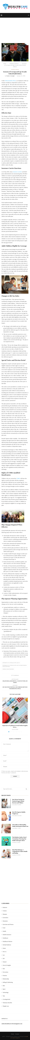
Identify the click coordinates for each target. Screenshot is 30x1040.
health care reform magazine (19, 1037)
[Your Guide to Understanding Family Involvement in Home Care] (6, 828)
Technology (5, 992)
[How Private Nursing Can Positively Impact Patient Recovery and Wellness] (6, 803)
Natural (4, 962)
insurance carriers (17, 171)
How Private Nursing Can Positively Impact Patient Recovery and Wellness (18, 801)
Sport (4, 989)
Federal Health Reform (8, 669)
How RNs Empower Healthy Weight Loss (18, 812)
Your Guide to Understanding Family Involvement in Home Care (20, 825)
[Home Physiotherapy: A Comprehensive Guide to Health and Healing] (6, 853)
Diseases (5, 914)
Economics (5, 917)
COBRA (18, 478)
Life (4, 958)
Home (4, 63)
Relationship (6, 979)
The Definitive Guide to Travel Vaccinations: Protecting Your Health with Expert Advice (19, 839)
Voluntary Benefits (7, 1002)
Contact (17, 1034)
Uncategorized (6, 999)
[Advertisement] (15, 29)
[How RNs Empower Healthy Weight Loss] (6, 816)
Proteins (5, 975)
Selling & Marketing (8, 982)
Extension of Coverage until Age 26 (11, 662)
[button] (3, 714)
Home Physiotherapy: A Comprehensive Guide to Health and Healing (19, 851)
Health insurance (7, 934)
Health (4, 931)
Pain (4, 968)
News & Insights (7, 965)
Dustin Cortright (10, 76)
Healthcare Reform (14, 63)
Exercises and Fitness (8, 924)
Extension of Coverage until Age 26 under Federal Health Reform (15, 666)
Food (4, 928)
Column (5, 910)
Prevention (5, 972)
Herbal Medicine (7, 945)
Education (5, 921)
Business (5, 907)
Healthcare (5, 938)
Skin (4, 985)
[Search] (28, 15)
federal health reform (10, 80)
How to (4, 951)
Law (4, 955)
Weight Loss (6, 1006)
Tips (4, 996)
